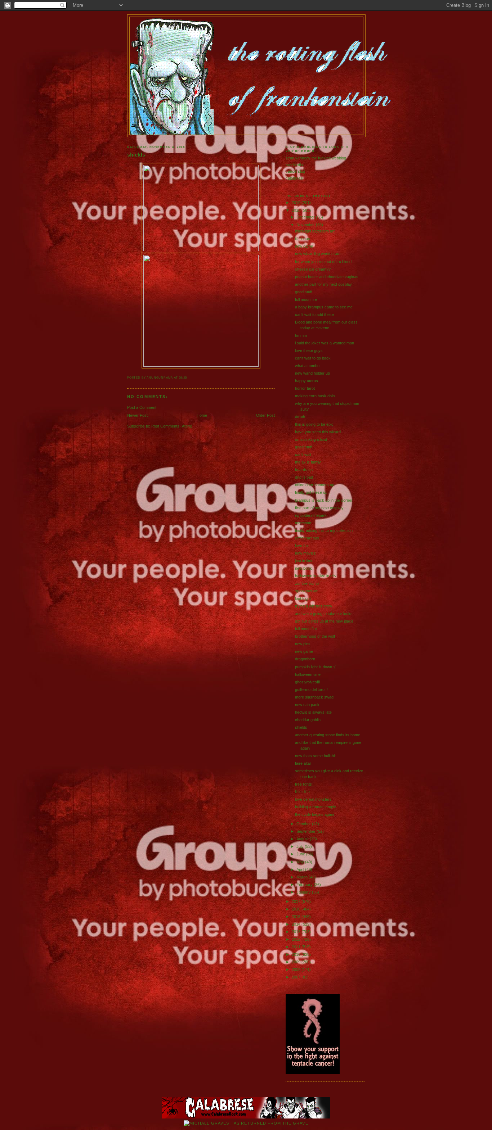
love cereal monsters (313, 799)
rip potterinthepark (311, 515)
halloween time (308, 674)
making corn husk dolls (315, 396)
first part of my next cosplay (319, 508)
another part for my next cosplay (323, 284)
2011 (296, 947)
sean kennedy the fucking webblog (316, 158)
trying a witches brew (313, 606)
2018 (296, 210)
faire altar (303, 763)
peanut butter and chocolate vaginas (326, 277)
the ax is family (308, 462)
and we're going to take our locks (324, 613)
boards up (304, 469)
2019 (296, 202)
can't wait (303, 454)
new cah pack (307, 704)
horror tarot (305, 388)
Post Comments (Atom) (171, 426)
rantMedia (294, 165)
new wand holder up (312, 373)
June (301, 854)
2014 (296, 924)
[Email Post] (188, 377)
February (305, 884)
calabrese (294, 178)
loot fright (303, 598)
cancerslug (295, 171)
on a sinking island (311, 439)
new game (304, 246)
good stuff (303, 292)
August (303, 839)
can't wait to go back (313, 358)
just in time (304, 561)
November (306, 224)
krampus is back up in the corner (324, 500)
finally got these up (311, 492)
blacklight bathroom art (315, 231)
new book (303, 568)
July (300, 846)
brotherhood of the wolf (315, 636)
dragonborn (305, 659)
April (300, 869)
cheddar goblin (308, 720)
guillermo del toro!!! (311, 689)
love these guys (309, 350)
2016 (296, 909)
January (304, 892)
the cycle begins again (314, 814)
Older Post (265, 415)
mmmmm (303, 523)
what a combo (307, 365)
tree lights (303, 784)
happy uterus (306, 381)
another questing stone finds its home (327, 735)
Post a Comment (141, 407)
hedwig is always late (313, 712)
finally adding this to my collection (324, 530)
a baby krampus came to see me (324, 307)
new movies (305, 553)
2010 (296, 954)
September (306, 831)
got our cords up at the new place (324, 621)
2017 (296, 901)
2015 (296, 916)
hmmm (301, 335)
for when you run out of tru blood (323, 261)
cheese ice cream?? (313, 269)
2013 (296, 932)
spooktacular (306, 591)
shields (136, 155)
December (306, 217)
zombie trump (307, 583)
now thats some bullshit (315, 756)
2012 (296, 939)
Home (202, 415)
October (304, 824)
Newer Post (137, 415)
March (302, 877)
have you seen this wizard (318, 432)
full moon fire (306, 299)
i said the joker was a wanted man (324, 343)
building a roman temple (315, 807)
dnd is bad (304, 477)
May (300, 862)
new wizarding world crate (317, 254)
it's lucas (302, 238)
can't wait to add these (314, 314)
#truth (300, 417)
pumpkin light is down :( (315, 667)
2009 (296, 962)
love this (302, 545)
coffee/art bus (307, 538)
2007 (296, 977)
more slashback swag (314, 697)
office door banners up (314, 485)
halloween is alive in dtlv (315, 576)
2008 (296, 969)
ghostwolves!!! (307, 682)
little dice (302, 792)
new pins (302, 644)
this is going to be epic (314, 424)
